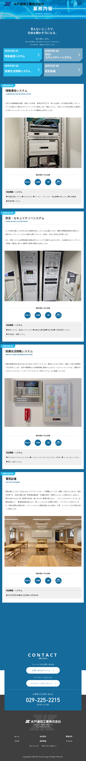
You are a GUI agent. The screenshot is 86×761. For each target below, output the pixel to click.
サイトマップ (33, 746)
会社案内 (43, 736)
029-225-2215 (43, 700)
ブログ (16, 741)
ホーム (16, 736)
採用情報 (43, 741)
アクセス (69, 741)
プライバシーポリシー (49, 746)
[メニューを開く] (79, 4)
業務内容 (69, 736)
